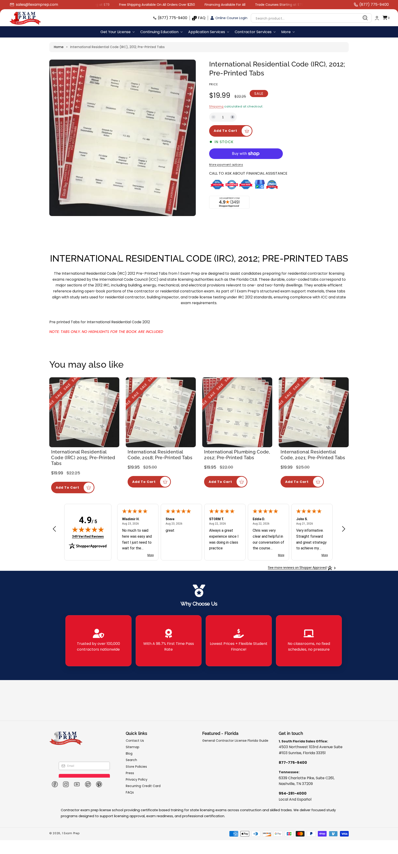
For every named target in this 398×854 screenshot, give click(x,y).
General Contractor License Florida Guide (235, 741)
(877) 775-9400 (172, 17)
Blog (129, 753)
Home (59, 47)
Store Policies (136, 766)
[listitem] (98, 640)
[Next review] (344, 529)
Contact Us (135, 741)
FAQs (130, 792)
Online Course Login (231, 18)
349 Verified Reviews (88, 536)
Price (213, 84)
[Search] (365, 18)
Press (130, 773)
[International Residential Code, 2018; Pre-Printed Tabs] (161, 412)
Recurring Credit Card (143, 786)
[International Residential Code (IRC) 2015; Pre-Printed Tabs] (84, 412)
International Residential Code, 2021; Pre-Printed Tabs (313, 454)
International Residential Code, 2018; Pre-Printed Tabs (160, 454)
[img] (88, 529)
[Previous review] (54, 529)
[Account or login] (377, 18)
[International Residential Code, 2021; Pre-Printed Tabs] (314, 412)
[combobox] (311, 18)
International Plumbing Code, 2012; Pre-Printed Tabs (237, 454)
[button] (386, 18)
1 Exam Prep (71, 833)
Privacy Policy (136, 779)
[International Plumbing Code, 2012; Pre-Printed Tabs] (237, 412)
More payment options (226, 165)
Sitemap (132, 747)
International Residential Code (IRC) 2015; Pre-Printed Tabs (83, 457)
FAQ (201, 17)
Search (131, 760)
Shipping (216, 106)
